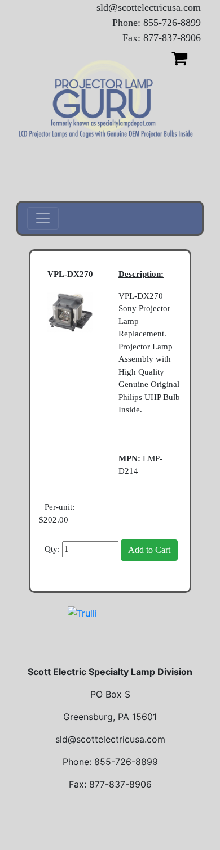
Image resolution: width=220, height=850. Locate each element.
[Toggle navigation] (43, 218)
